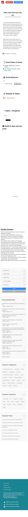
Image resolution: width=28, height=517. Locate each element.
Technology (17, 369)
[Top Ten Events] (2, 2)
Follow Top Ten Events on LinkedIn (12, 504)
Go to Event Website (9, 98)
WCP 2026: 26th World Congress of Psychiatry (11, 320)
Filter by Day (6, 270)
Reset (14, 291)
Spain (4, 401)
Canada (21, 398)
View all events (6, 356)
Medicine (15, 385)
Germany (17, 401)
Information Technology (8, 374)
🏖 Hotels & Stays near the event (12, 127)
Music (22, 374)
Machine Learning (11, 383)
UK (10, 398)
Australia (9, 404)
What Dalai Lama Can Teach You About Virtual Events (12, 422)
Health (10, 385)
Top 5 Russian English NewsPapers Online (10, 439)
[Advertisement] (14, 211)
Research (18, 380)
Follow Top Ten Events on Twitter (12, 502)
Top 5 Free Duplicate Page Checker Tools (10, 433)
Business (4, 385)
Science (10, 377)
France (14, 404)
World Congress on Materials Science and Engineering (13, 303)
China (12, 401)
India (4, 404)
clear (24, 270)
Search (14, 288)
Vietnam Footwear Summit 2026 (9, 324)
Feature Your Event (7, 489)
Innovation (18, 372)
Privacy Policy (6, 483)
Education (5, 377)
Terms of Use (6, 485)
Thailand (22, 401)
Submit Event (18, 2)
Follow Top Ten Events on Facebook (12, 506)
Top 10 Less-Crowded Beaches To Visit (9, 430)
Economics (17, 374)
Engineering (11, 372)
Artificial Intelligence (18, 377)
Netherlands (20, 404)
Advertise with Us (7, 487)
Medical (13, 380)
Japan (4, 407)
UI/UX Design (19, 383)
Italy (8, 401)
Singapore (16, 398)
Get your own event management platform (10, 497)
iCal (8, 83)
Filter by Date (6, 273)
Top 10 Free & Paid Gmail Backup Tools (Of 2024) (12, 419)
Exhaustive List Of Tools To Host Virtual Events (11, 436)
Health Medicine (6, 380)
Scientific (5, 115)
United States (5, 398)
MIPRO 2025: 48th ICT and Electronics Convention (13, 260)
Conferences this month (8, 369)
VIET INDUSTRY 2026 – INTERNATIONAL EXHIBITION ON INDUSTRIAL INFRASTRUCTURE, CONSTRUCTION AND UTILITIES (13, 329)
